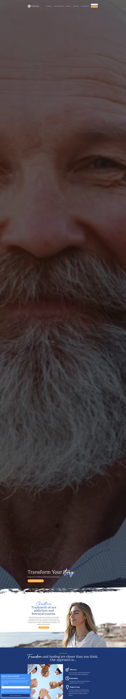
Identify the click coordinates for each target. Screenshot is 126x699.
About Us (68, 6)
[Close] (30, 674)
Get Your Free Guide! (15, 695)
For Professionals (85, 6)
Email (3, 685)
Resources (75, 6)
